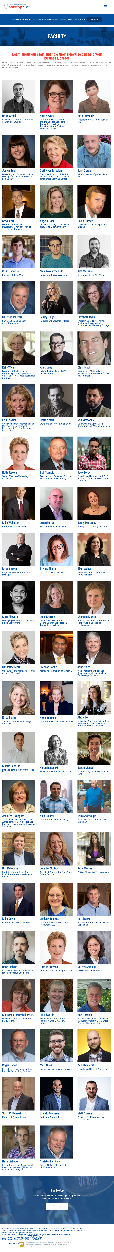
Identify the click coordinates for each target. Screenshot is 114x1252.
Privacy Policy (33, 1235)
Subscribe (94, 19)
